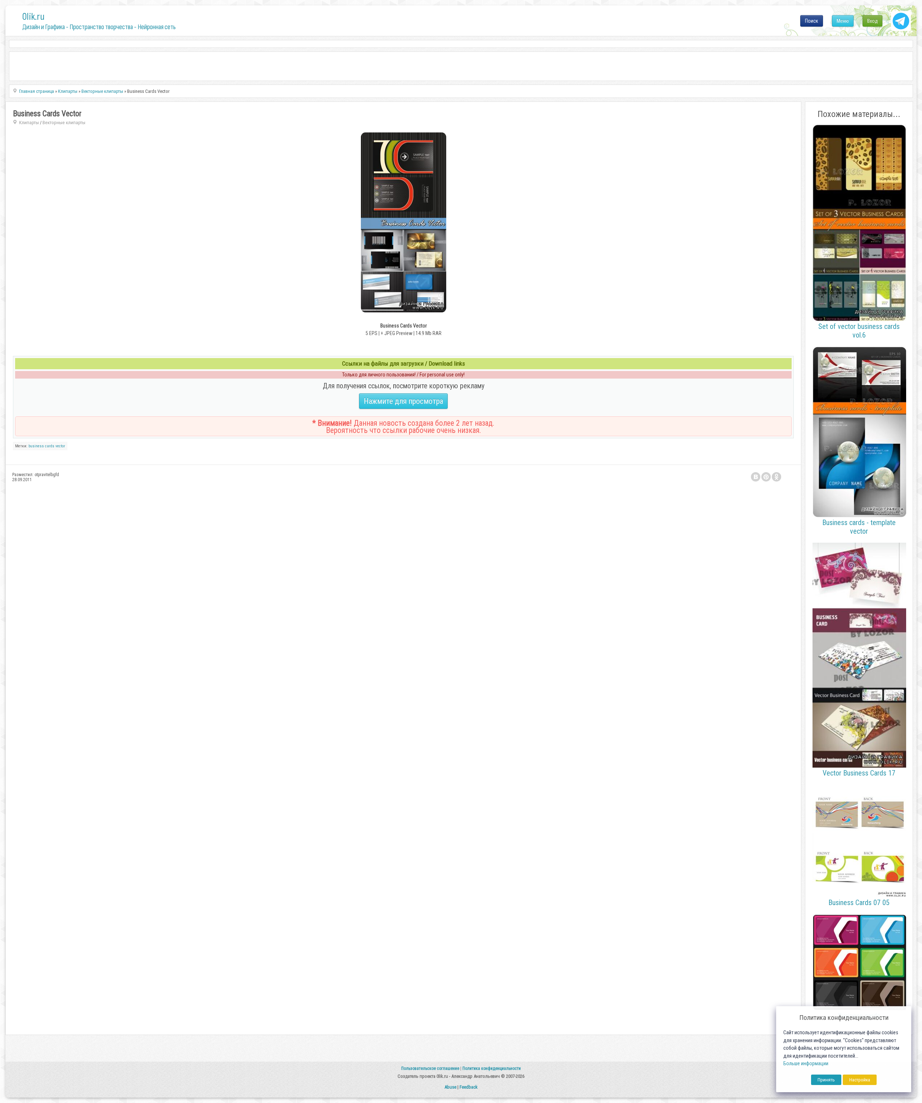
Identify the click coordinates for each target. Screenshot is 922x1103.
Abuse (450, 1087)
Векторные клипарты (63, 122)
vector (60, 446)
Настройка (859, 1079)
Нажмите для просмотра (403, 401)
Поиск (811, 21)
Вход (872, 21)
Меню (843, 21)
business (36, 446)
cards (49, 446)
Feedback (469, 1087)
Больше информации (805, 1064)
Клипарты (29, 122)
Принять (826, 1079)
